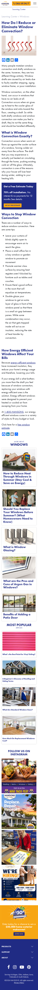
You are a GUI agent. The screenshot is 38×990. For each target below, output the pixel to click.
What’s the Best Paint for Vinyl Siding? (18, 654)
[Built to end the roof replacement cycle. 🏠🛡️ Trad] (19, 811)
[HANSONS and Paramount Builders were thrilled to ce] (19, 847)
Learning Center (9, 16)
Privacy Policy (19, 982)
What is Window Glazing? (14, 548)
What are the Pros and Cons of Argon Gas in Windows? (18, 584)
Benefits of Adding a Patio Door (16, 615)
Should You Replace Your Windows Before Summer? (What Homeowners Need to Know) (18, 515)
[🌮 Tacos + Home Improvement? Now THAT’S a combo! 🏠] (19, 776)
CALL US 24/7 (22, 3)
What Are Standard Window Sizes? (17, 709)
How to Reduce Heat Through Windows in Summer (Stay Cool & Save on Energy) (17, 478)
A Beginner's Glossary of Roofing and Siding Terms (18, 680)
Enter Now (19, 934)
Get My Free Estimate (12, 205)
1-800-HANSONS (14, 411)
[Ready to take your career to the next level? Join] (19, 883)
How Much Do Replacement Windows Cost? (18, 739)
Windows (24, 16)
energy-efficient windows (23, 362)
